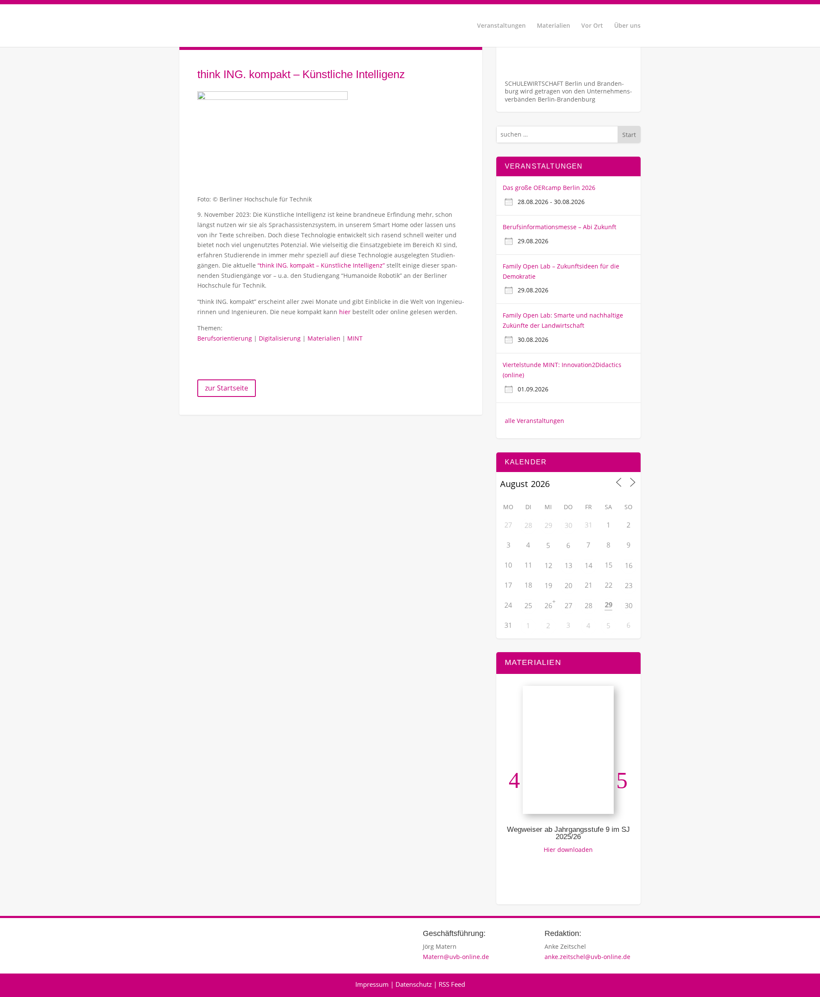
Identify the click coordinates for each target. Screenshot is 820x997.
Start (629, 135)
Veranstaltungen (501, 26)
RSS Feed (452, 984)
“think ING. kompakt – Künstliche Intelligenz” (321, 265)
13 (568, 565)
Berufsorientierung (224, 338)
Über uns (627, 26)
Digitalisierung (280, 338)
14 (588, 565)
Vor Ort (592, 26)
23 (629, 585)
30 (568, 525)
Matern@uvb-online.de (456, 957)
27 (568, 605)
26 (548, 605)
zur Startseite (226, 388)
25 (528, 605)
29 (548, 525)
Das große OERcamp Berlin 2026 (549, 188)
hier (345, 312)
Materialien (553, 26)
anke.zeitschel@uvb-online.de (587, 957)
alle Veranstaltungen (534, 421)
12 (548, 565)
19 (548, 585)
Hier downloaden (568, 849)
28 (528, 525)
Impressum (372, 984)
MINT (355, 338)
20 (568, 585)
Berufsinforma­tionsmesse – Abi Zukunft (559, 227)
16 (629, 565)
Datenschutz (413, 984)
